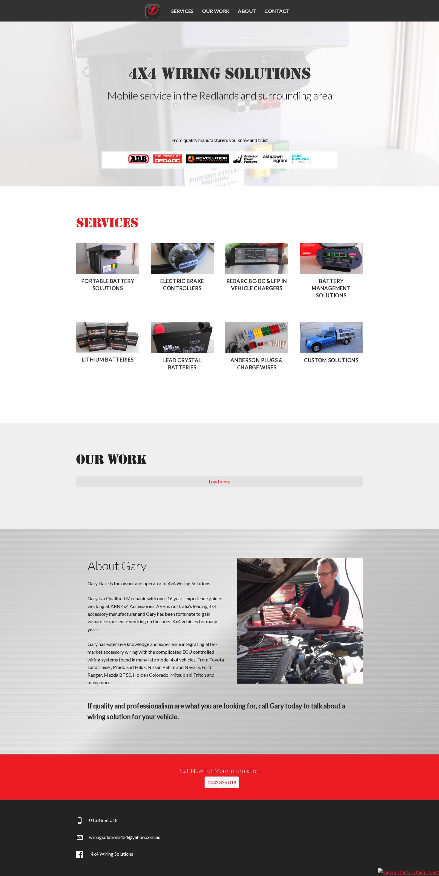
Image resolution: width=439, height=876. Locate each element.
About (247, 11)
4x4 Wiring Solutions (152, 11)
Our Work (216, 11)
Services (182, 11)
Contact (277, 11)
